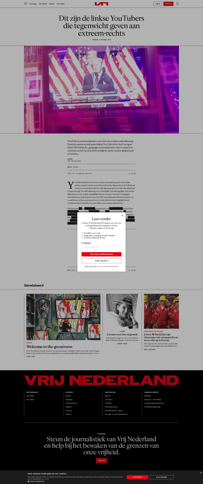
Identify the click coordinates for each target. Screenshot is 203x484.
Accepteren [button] (137, 477)
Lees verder (45, 479)
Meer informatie (91, 266)
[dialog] (101, 477)
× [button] (200, 473)
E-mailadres (86, 243)
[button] (75, 481)
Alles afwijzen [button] (161, 477)
